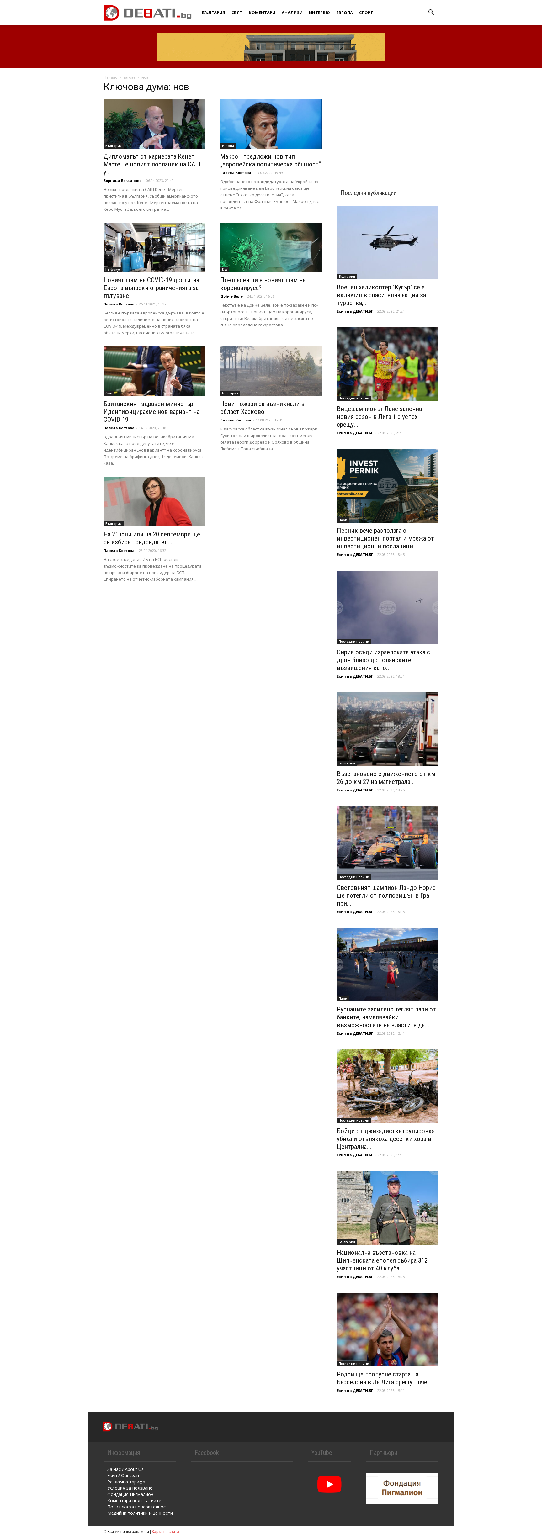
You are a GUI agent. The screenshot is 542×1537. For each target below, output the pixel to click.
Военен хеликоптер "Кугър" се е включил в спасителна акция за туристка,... (381, 295)
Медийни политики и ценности (140, 1513)
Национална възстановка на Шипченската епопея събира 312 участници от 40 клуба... (382, 1260)
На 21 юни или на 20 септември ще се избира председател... (152, 538)
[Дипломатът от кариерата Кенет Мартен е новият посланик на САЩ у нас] (154, 124)
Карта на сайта (165, 1531)
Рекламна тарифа (126, 1482)
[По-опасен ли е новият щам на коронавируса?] (271, 247)
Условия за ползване (129, 1488)
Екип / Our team (124, 1475)
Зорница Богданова (123, 180)
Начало (111, 77)
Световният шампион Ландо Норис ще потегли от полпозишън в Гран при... (386, 895)
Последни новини (354, 398)
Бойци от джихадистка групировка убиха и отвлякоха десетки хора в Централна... (386, 1138)
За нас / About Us (125, 1469)
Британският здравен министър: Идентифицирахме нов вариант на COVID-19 (151, 411)
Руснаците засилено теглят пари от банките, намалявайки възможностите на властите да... (386, 1017)
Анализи (292, 12)
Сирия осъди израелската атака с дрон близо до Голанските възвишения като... (383, 660)
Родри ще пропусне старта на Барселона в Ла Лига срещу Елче (382, 1378)
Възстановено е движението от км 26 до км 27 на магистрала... (386, 777)
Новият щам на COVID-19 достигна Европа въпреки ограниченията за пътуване (151, 287)
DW (224, 269)
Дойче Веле (231, 296)
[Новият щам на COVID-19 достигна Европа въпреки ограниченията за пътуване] (154, 247)
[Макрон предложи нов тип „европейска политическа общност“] (271, 124)
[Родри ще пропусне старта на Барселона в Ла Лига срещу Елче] (387, 1329)
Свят (236, 12)
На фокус (112, 269)
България (213, 12)
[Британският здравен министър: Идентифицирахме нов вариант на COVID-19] (154, 371)
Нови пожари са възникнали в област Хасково (262, 407)
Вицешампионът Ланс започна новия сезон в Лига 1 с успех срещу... (379, 416)
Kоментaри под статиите (134, 1500)
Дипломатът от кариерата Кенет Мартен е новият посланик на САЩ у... (152, 164)
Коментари (262, 12)
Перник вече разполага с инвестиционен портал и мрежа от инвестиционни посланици (385, 538)
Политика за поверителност (137, 1507)
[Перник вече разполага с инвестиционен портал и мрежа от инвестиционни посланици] (387, 486)
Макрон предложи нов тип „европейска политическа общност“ (270, 160)
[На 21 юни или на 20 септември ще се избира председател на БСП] (154, 501)
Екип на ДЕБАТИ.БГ (355, 311)
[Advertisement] (387, 123)
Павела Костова (235, 172)
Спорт (366, 12)
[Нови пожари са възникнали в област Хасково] (271, 371)
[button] (430, 13)
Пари (343, 520)
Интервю (319, 12)
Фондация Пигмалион (130, 1494)
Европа (344, 12)
